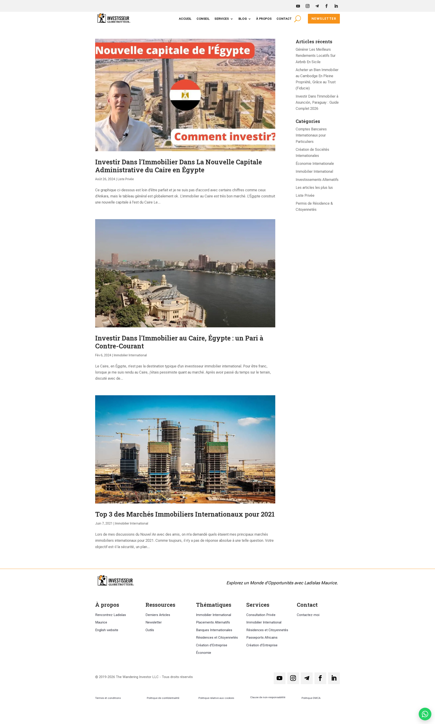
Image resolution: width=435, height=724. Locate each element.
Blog (243, 18)
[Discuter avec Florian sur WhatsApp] (425, 714)
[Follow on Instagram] (307, 6)
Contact (284, 18)
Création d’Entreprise (211, 645)
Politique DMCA (311, 698)
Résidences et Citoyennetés (217, 637)
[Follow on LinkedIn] (336, 6)
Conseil (203, 18)
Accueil (185, 18)
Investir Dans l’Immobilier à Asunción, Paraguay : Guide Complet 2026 (317, 102)
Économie (203, 653)
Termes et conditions (108, 698)
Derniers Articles (157, 615)
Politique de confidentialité (163, 698)
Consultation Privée (261, 615)
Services (222, 18)
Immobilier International (130, 355)
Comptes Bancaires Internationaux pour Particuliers (311, 135)
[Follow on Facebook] (326, 6)
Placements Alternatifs (213, 622)
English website (106, 630)
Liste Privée (126, 179)
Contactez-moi (308, 615)
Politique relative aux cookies (216, 698)
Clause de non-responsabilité (267, 697)
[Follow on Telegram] (317, 6)
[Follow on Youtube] (298, 6)
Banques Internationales (214, 630)
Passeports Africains (262, 637)
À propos (264, 18)
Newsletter (324, 19)
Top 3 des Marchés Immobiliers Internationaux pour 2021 (185, 514)
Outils (149, 630)
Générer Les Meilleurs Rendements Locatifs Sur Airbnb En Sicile (316, 55)
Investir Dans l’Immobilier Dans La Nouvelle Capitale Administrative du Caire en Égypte (178, 166)
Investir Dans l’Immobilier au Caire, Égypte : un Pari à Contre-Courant (179, 342)
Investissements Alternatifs (317, 179)
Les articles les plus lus (314, 187)
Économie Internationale (315, 163)
